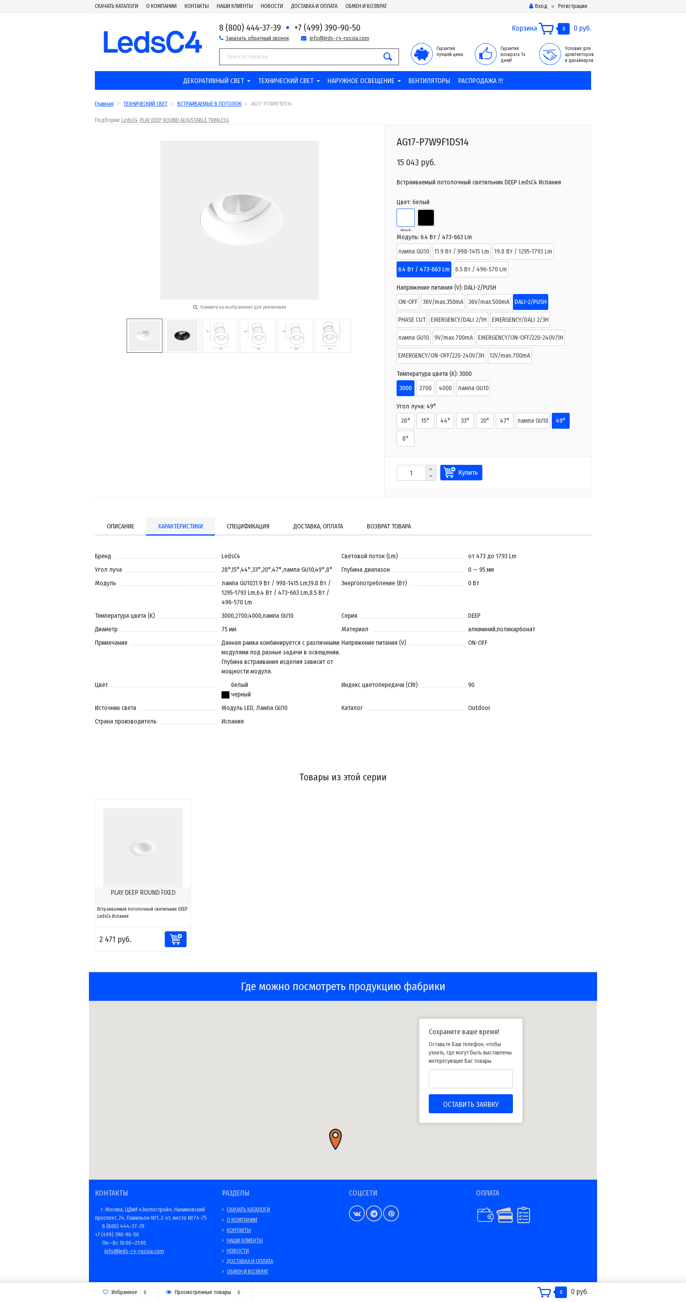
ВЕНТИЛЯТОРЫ (429, 81)
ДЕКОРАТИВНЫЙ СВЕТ (213, 81)
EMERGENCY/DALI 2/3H (520, 319)
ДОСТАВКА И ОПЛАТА (314, 6)
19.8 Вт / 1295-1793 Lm (523, 251)
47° (505, 420)
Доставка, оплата (318, 526)
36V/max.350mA (443, 302)
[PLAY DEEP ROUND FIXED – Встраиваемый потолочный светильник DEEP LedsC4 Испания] (143, 847)
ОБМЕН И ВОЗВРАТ (366, 6)
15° (425, 420)
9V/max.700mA (453, 337)
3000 (405, 388)
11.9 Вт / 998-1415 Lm (461, 251)
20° (484, 420)
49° (561, 420)
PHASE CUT (412, 319)
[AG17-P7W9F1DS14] (144, 335)
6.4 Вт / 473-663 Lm (424, 269)
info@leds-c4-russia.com (339, 38)
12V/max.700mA (509, 355)
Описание (120, 526)
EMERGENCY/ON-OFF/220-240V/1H (520, 337)
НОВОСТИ (272, 6)
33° (465, 420)
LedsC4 (129, 120)
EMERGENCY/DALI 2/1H (459, 319)
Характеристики (180, 526)
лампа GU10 (413, 251)
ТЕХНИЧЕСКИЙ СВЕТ (286, 81)
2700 (425, 388)
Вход (541, 6)
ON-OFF (408, 302)
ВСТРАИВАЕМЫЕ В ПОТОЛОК (209, 104)
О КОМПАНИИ (161, 6)
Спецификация (248, 526)
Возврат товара (389, 526)
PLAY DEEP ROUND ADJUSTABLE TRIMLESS (184, 120)
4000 (445, 388)
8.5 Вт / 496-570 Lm (481, 269)
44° (445, 420)
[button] (335, 1139)
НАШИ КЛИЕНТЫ (235, 6)
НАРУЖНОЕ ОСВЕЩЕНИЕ (361, 81)
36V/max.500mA (488, 302)
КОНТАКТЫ (197, 6)
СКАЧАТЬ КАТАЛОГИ (116, 6)
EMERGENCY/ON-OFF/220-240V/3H (441, 355)
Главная (104, 104)
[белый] (406, 218)
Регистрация (572, 6)
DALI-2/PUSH (530, 302)
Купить (468, 472)
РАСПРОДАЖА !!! (480, 81)
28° (405, 420)
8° (405, 438)
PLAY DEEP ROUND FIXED (143, 892)
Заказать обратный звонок (257, 38)
